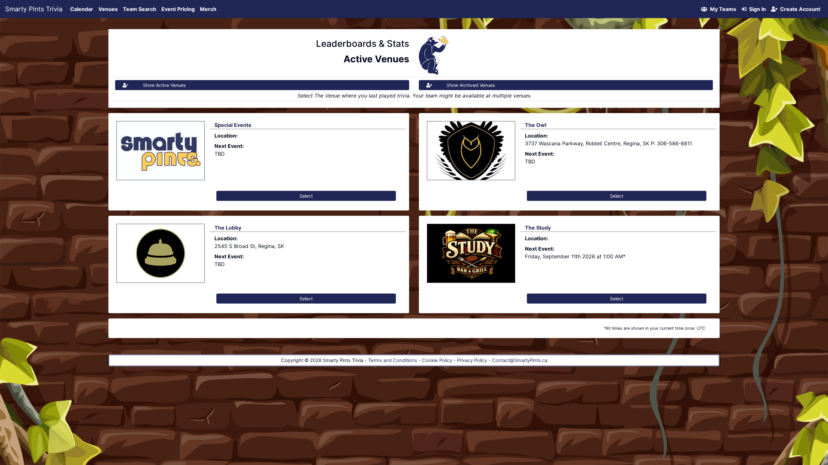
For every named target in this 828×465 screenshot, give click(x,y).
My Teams (721, 9)
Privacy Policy (472, 360)
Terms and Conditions (392, 360)
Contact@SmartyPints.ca (519, 360)
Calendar (81, 9)
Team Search (139, 9)
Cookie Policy (437, 360)
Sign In (756, 9)
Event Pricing (178, 9)
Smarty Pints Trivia (33, 9)
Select (306, 196)
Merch (208, 9)
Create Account (799, 9)
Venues (108, 9)
